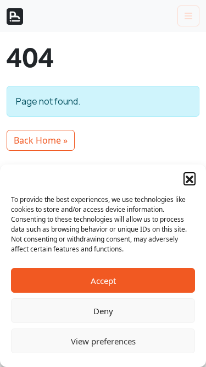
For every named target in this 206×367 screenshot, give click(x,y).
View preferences (103, 341)
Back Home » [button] (41, 140)
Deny (103, 310)
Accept (103, 280)
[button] (189, 178)
